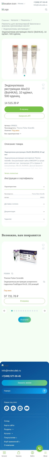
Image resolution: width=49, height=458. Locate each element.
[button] (24, 75)
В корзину (24, 109)
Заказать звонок (24, 383)
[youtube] (26, 410)
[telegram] (13, 410)
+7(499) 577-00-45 (40, 2)
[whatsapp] (6, 410)
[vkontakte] (20, 410)
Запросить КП (24, 116)
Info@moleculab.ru (40, 5)
